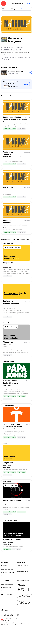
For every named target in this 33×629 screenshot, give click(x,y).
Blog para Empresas (7, 572)
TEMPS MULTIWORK (8, 405)
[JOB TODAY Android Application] (23, 589)
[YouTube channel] (11, 615)
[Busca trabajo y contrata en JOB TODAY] (3, 3)
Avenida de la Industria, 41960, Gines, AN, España (17, 58)
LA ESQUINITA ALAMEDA (10, 520)
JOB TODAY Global (23, 571)
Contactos (4, 591)
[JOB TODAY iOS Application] (22, 584)
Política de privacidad (7, 623)
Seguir (26, 84)
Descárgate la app (7, 584)
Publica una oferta (7, 569)
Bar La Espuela (7, 481)
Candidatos (5, 576)
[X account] (15, 615)
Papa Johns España (8, 361)
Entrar (28, 3)
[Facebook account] (8, 615)
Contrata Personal (17, 3)
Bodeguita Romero (8, 243)
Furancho (5, 443)
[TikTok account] (2, 615)
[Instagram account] (5, 615)
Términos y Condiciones (22, 623)
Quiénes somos (6, 587)
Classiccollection (8, 323)
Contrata (4, 565)
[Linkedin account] (18, 615)
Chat (29, 72)
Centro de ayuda (6, 594)
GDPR (3, 624)
